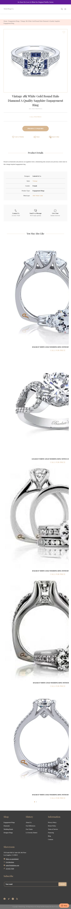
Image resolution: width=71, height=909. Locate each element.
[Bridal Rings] (6, 9)
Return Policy (52, 826)
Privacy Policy (52, 822)
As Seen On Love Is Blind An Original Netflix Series (35, 2)
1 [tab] (34, 801)
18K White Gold (38, 195)
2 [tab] (36, 801)
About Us (29, 822)
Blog (49, 836)
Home (5, 21)
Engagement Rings (13, 21)
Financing (51, 832)
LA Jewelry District (31, 832)
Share (38, 137)
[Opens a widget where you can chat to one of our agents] (64, 905)
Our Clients (29, 829)
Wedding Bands (8, 829)
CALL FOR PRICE (35, 117)
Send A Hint (55, 137)
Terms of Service (53, 829)
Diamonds (7, 826)
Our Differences (30, 826)
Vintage (35, 181)
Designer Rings (8, 832)
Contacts (50, 839)
